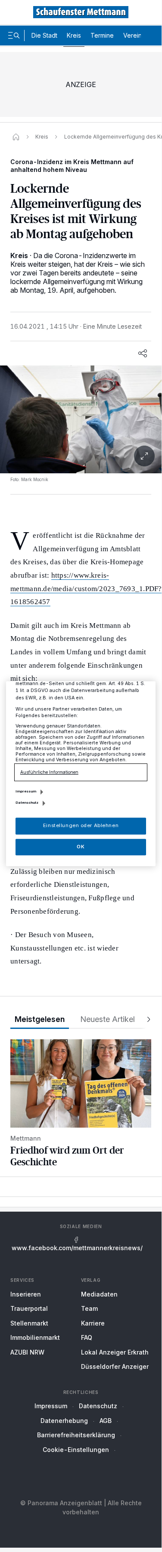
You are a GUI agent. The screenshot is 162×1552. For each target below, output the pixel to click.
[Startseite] (16, 137)
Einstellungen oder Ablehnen (80, 826)
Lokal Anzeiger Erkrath (115, 1352)
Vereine (134, 35)
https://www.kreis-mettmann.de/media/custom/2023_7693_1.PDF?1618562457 (86, 588)
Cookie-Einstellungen (76, 1449)
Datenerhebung (64, 1420)
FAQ (86, 1337)
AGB (106, 1420)
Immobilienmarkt (35, 1337)
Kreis (74, 35)
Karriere (93, 1323)
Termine (102, 35)
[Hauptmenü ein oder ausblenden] (14, 35)
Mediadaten (99, 1294)
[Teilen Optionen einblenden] (142, 353)
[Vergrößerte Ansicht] (81, 456)
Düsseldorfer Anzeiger (115, 1366)
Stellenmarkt (29, 1323)
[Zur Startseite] (81, 12)
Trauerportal (29, 1308)
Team (89, 1308)
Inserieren (25, 1294)
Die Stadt (44, 35)
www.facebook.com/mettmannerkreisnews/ (77, 1247)
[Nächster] (146, 1019)
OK (80, 847)
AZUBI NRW (27, 1352)
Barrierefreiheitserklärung (76, 1435)
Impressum (50, 1406)
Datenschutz (98, 1406)
